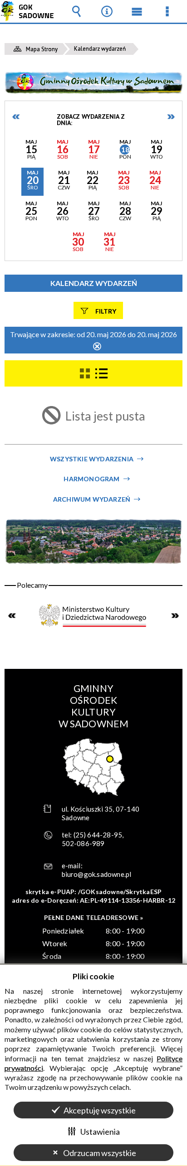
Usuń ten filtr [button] (97, 347)
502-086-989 (83, 843)
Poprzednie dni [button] (16, 117)
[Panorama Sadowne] (93, 541)
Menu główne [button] (137, 11)
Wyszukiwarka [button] (76, 11)
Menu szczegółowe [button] (167, 11)
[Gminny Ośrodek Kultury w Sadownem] (93, 82)
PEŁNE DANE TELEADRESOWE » (93, 917)
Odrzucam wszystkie (99, 1153)
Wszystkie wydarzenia (91, 459)
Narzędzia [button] (106, 11)
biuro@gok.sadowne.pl (97, 874)
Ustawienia (100, 1132)
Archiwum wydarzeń (91, 499)
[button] (31, 151)
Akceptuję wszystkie (100, 1110)
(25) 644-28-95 (98, 835)
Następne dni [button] (170, 117)
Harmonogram (91, 479)
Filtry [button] (105, 310)
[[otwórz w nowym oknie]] (93, 615)
